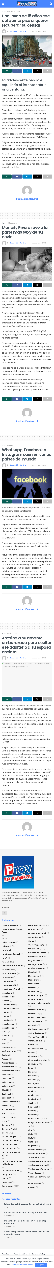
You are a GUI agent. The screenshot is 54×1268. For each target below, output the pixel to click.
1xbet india (7, 993)
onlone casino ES (36, 1037)
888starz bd (7, 1047)
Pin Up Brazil (33, 1056)
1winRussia (7, 977)
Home (4, 11)
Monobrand (33, 984)
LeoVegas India (35, 964)
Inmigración (33, 949)
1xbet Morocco (9, 1008)
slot (30, 1130)
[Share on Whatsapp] (7, 71)
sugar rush (33, 1146)
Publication (33, 1099)
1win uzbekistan (9, 973)
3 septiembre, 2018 (38, 31)
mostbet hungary (36, 995)
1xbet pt (5, 1012)
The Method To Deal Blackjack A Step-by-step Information (25, 1222)
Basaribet (6, 1098)
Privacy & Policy (38, 1254)
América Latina (9, 1051)
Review (31, 1111)
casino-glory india (10, 1170)
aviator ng (7, 1086)
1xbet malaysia (9, 1004)
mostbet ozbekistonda (39, 1003)
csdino (5, 1178)
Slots (30, 1134)
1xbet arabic (7, 981)
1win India (6, 962)
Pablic (31, 1044)
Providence (33, 1087)
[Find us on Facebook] (4, 913)
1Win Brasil (6, 946)
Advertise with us (21, 1254)
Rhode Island (34, 1118)
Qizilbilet (32, 1103)
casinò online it (9, 1148)
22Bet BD (6, 1035)
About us (5, 1254)
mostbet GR (33, 991)
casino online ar (9, 1144)
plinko (31, 1072)
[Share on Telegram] (27, 71)
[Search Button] (51, 4)
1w (3, 938)
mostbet (32, 987)
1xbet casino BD (9, 985)
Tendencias (33, 1157)
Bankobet (6, 1094)
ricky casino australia (38, 1122)
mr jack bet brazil (36, 1021)
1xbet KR (5, 1000)
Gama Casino (34, 937)
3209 (4, 1043)
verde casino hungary (38, 1161)
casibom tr (7, 1125)
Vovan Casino (34, 1173)
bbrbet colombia (10, 1102)
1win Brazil (6, 950)
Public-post (33, 1095)
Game (31, 941)
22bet (4, 1032)
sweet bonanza (35, 1149)
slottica (32, 1142)
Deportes (6, 1182)
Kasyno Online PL (36, 956)
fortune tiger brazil (37, 933)
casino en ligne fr (10, 1136)
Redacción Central (18, 31)
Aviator (5, 1059)
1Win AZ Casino (9, 942)
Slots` (31, 1138)
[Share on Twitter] (37, 71)
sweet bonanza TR (36, 1153)
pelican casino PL (36, 1048)
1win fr (5, 958)
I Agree (40, 1265)
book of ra (7, 1113)
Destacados (7, 1186)
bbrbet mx (6, 1105)
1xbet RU (6, 1016)
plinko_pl (32, 1083)
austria (5, 1055)
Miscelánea (12, 223)
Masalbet (32, 972)
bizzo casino (8, 1109)
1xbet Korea (7, 997)
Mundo (11, 445)
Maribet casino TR (36, 968)
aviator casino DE (10, 1067)
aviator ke (6, 1078)
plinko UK (32, 1079)
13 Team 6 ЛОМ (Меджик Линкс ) (12, 930)
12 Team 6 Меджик (10, 925)
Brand (4, 1121)
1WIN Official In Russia (12, 965)
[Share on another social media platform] (47, 71)
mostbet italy (34, 999)
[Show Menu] (3, 4)
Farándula (12, 633)
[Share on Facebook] (17, 71)
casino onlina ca (10, 1140)
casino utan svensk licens (11, 1153)
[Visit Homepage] (27, 3)
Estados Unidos (14, 11)
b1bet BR (6, 1090)
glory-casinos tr (36, 945)
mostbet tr (33, 1013)
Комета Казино (34, 1183)
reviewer (32, 1114)
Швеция (31, 1187)
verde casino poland (38, 1165)
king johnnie (34, 960)
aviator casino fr (10, 1070)
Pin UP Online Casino (37, 1060)
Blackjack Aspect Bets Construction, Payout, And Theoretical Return (26, 1233)
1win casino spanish (11, 954)
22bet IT (5, 1039)
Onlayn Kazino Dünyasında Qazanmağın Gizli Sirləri (27, 1204)
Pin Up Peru (33, 1064)
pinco (30, 1068)
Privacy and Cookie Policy (22, 1264)
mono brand (33, 980)
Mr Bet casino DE (36, 1017)
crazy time (7, 1174)
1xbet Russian (8, 1024)
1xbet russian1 (8, 1028)
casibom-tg (8, 1129)
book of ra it (8, 1117)
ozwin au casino (36, 1041)
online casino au (36, 1033)
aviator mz (7, 1082)
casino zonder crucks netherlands (12, 1162)
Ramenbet (33, 1107)
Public (31, 1091)
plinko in (32, 1076)
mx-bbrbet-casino (37, 1029)
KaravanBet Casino (37, 952)
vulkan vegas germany (39, 1177)
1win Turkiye (7, 969)
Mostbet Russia (35, 1009)
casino (5, 1133)
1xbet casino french (11, 989)
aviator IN (6, 1074)
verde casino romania (38, 1169)
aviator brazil (8, 1063)
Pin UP (31, 1052)
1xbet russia (7, 1020)
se (29, 1126)
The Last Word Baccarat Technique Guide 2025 (25, 1212)
